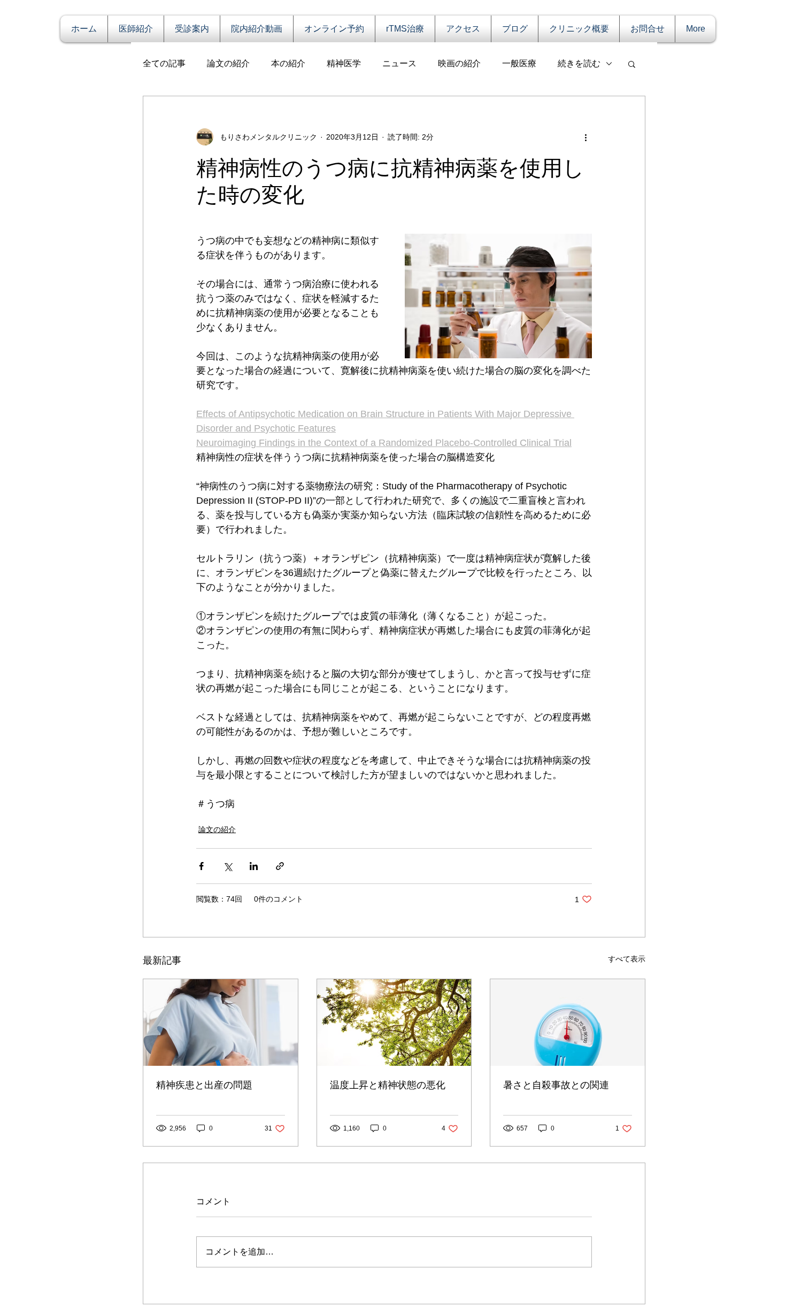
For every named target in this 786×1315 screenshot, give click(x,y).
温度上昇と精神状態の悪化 (387, 1085)
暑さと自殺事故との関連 (556, 1085)
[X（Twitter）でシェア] (227, 866)
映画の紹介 (459, 63)
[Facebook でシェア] (201, 866)
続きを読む (579, 63)
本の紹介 (288, 63)
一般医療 (519, 63)
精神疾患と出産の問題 (204, 1085)
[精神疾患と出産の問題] (220, 1022)
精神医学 (344, 63)
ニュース (399, 63)
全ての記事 (164, 63)
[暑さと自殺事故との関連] (567, 1022)
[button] (632, 63)
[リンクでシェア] (280, 866)
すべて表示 (626, 959)
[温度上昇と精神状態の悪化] (394, 1022)
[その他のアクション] (585, 136)
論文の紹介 (228, 63)
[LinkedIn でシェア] (254, 866)
